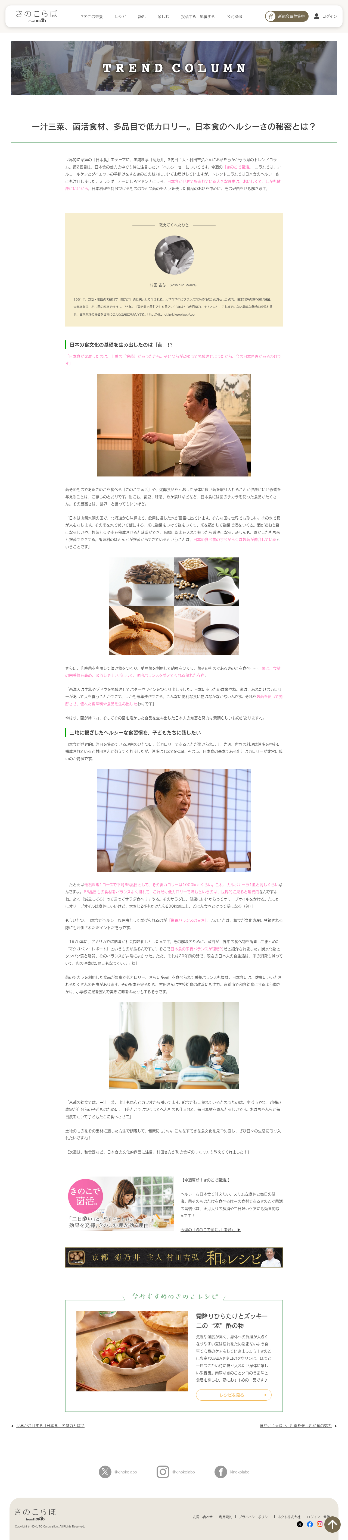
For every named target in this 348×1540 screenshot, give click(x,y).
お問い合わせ (203, 1517)
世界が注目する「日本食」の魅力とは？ (50, 1425)
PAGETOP (332, 1524)
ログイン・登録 (318, 1517)
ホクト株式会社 (289, 1517)
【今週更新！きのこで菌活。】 (206, 1180)
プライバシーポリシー (255, 1517)
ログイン (329, 16)
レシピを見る (232, 1394)
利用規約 (225, 1517)
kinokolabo (240, 1472)
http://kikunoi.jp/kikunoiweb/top (171, 314)
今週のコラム (238, 167)
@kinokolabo (125, 1472)
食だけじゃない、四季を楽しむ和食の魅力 (296, 1425)
